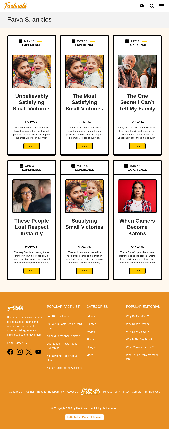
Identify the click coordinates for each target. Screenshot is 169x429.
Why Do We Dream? (138, 324)
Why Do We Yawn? (137, 331)
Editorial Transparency (50, 391)
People (90, 331)
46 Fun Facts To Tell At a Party (64, 367)
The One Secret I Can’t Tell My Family (137, 102)
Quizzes (91, 324)
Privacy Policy (111, 391)
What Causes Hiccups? (140, 347)
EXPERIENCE (31, 45)
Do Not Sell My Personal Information (84, 417)
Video (89, 355)
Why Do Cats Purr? (137, 316)
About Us (72, 391)
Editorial (91, 316)
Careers (136, 391)
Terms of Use (152, 391)
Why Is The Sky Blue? (139, 339)
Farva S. (31, 121)
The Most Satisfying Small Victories (84, 102)
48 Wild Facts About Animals (63, 336)
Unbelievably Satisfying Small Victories (32, 102)
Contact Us (15, 391)
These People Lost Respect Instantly (31, 227)
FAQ (126, 391)
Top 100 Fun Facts (58, 316)
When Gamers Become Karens (137, 227)
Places (90, 339)
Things (90, 347)
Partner (29, 391)
